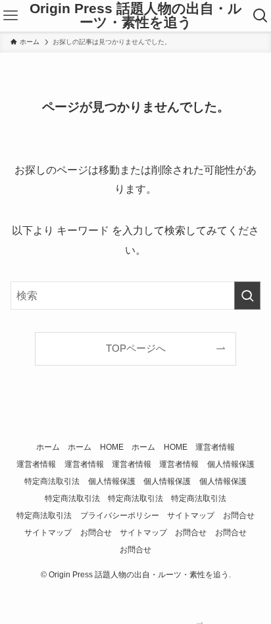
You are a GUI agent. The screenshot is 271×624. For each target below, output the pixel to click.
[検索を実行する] (247, 295)
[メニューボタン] (10, 16)
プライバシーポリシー (119, 515)
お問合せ (239, 515)
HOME (112, 447)
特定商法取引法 (52, 481)
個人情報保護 (231, 464)
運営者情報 (215, 447)
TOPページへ (136, 348)
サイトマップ (190, 515)
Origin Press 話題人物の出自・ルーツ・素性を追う (136, 15)
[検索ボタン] (260, 16)
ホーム (48, 447)
